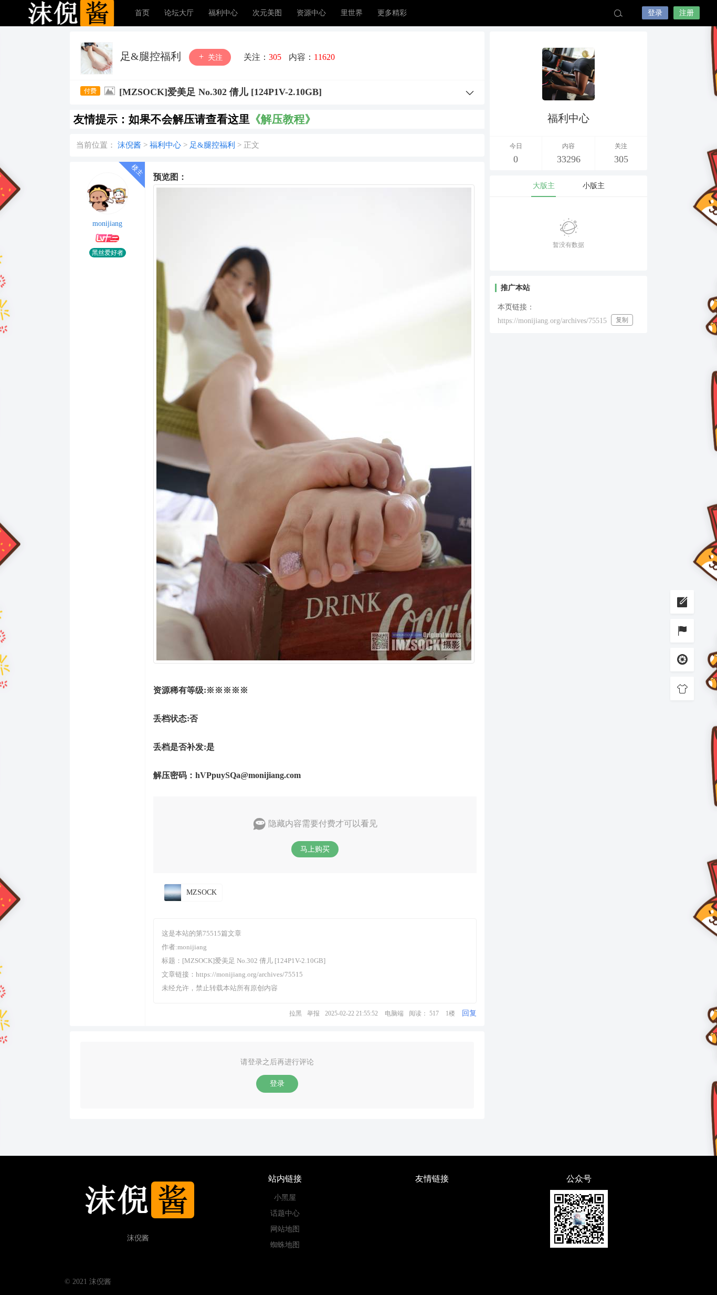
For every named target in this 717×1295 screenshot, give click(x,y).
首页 (142, 13)
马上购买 (315, 849)
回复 (469, 1013)
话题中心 (285, 1213)
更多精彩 (392, 13)
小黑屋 (285, 1197)
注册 (686, 13)
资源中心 (311, 13)
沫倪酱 (69, 13)
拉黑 (295, 1013)
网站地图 (285, 1229)
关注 (214, 57)
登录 (655, 13)
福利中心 (223, 13)
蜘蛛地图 (285, 1245)
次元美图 (267, 13)
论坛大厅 (179, 13)
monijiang (107, 223)
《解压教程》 (283, 119)
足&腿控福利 (152, 56)
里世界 (352, 13)
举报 (313, 1013)
